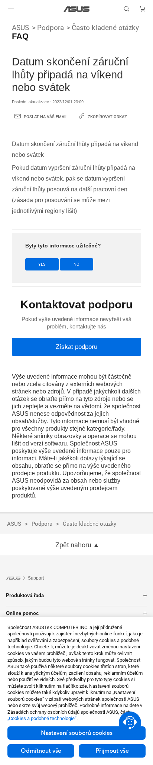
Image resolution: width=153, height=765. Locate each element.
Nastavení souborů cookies (77, 733)
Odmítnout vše (41, 751)
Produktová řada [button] (25, 595)
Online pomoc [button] (22, 613)
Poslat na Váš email (46, 116)
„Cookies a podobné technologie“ (41, 718)
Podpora (50, 27)
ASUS (20, 27)
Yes (42, 264)
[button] (10, 9)
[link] (77, 9)
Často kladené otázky (105, 27)
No (76, 264)
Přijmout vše (112, 751)
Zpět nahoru (73, 545)
